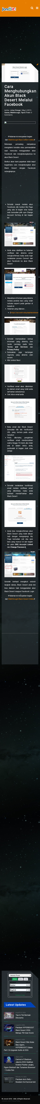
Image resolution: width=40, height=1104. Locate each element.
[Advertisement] (20, 38)
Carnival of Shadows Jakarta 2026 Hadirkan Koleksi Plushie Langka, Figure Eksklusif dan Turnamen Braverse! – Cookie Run (19, 1064)
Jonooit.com (6, 1101)
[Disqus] (20, 874)
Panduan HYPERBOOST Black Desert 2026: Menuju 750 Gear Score (25, 1030)
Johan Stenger (15, 110)
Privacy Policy (15, 1101)
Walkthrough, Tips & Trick (20, 112)
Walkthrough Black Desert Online (21, 140)
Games (7, 112)
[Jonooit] (10, 9)
